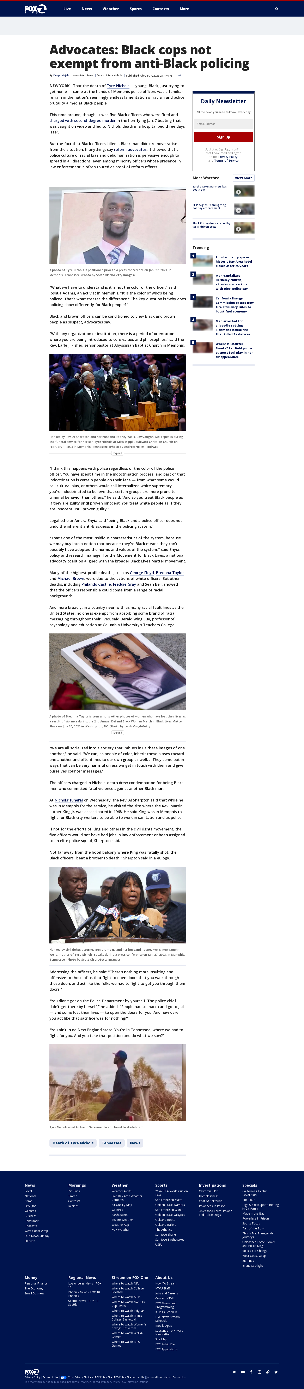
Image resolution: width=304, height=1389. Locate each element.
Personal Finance (36, 1283)
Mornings (77, 1185)
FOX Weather (120, 1230)
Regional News (82, 1277)
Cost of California (210, 1201)
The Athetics (163, 1230)
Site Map (161, 1339)
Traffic (72, 1196)
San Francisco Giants (169, 1210)
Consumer (31, 1221)
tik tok (268, 1372)
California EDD (209, 1191)
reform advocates (130, 149)
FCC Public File (165, 1344)
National (30, 1196)
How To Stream (166, 1283)
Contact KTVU (164, 1298)
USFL (158, 1244)
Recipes (73, 1206)
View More (244, 178)
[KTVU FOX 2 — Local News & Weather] (38, 9)
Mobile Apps (163, 1326)
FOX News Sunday (37, 1236)
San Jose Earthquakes (169, 1239)
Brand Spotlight (252, 1266)
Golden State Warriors (170, 1205)
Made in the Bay (253, 1213)
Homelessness (209, 1196)
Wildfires (30, 1211)
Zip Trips (74, 1191)
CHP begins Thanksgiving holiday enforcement (209, 206)
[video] (244, 191)
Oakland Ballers (165, 1225)
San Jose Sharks (166, 1234)
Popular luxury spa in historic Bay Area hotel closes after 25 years (234, 261)
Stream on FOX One (130, 1277)
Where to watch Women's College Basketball (129, 1326)
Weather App (120, 1225)
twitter (276, 1372)
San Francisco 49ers (168, 1200)
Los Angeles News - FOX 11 (84, 1285)
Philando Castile (96, 584)
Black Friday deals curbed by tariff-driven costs (211, 224)
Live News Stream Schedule (167, 1319)
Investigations (212, 1185)
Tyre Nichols (118, 85)
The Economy (34, 1288)
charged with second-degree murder (82, 120)
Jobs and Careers (166, 1293)
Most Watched (206, 177)
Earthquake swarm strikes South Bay (210, 188)
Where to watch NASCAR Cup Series (128, 1304)
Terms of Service (226, 160)
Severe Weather (122, 1220)
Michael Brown (70, 578)
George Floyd (142, 572)
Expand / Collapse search (276, 9)
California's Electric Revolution (254, 1193)
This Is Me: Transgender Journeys (258, 1235)
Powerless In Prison (212, 1206)
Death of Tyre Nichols (109, 75)
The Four (248, 1200)
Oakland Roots (165, 1220)
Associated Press (83, 75)
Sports (161, 1185)
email (234, 1372)
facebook (251, 1372)
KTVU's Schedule (166, 1312)
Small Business (35, 1293)
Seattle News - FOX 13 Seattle (83, 1302)
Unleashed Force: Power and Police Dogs (215, 1213)
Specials (249, 1185)
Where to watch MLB (126, 1297)
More (184, 8)
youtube (243, 1372)
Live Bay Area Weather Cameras (127, 1198)
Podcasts (31, 1226)
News (135, 1142)
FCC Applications (166, 1349)
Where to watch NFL (125, 1283)
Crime (28, 1201)
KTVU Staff (162, 1288)
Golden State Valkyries (170, 1215)
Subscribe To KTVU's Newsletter (169, 1332)
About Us (163, 1277)
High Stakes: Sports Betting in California (260, 1206)
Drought (30, 1206)
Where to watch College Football (128, 1290)
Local (28, 1191)
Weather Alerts (122, 1191)
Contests (74, 1201)
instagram (259, 1372)
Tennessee (112, 1142)
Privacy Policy (228, 157)
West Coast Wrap (36, 1231)
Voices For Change (254, 1251)
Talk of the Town (253, 1228)
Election (30, 1241)
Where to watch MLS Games (126, 1343)
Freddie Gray (124, 584)
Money (31, 1277)
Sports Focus (251, 1223)
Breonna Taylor (170, 572)
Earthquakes (120, 1215)
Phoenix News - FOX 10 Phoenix (84, 1294)
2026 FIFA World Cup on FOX (171, 1193)
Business (31, 1216)
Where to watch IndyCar (128, 1311)
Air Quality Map (122, 1205)
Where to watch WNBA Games (127, 1335)
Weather (120, 1185)
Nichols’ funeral (69, 800)
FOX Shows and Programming (165, 1305)
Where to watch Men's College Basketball (127, 1317)
